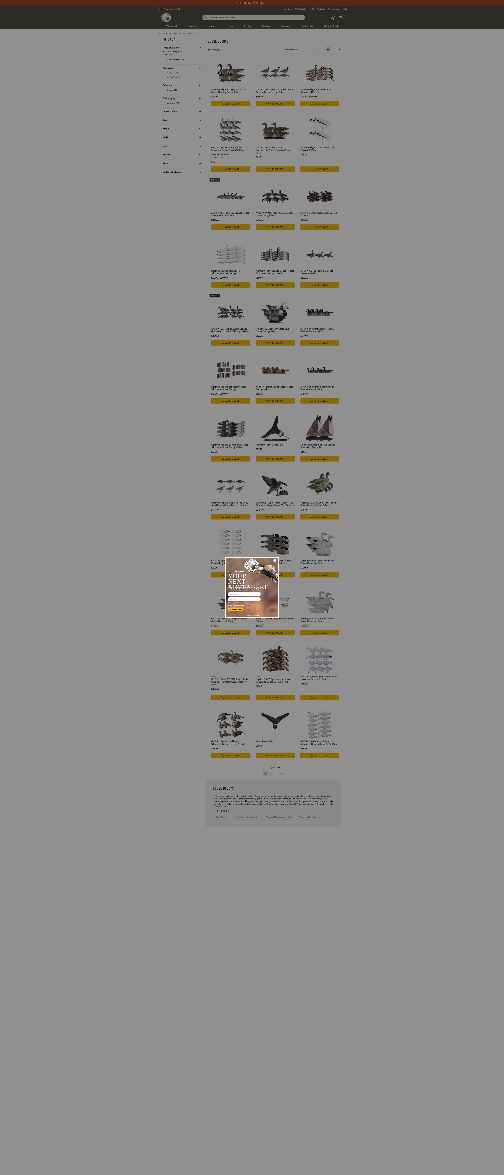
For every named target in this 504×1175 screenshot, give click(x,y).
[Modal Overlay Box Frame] (252, 587)
